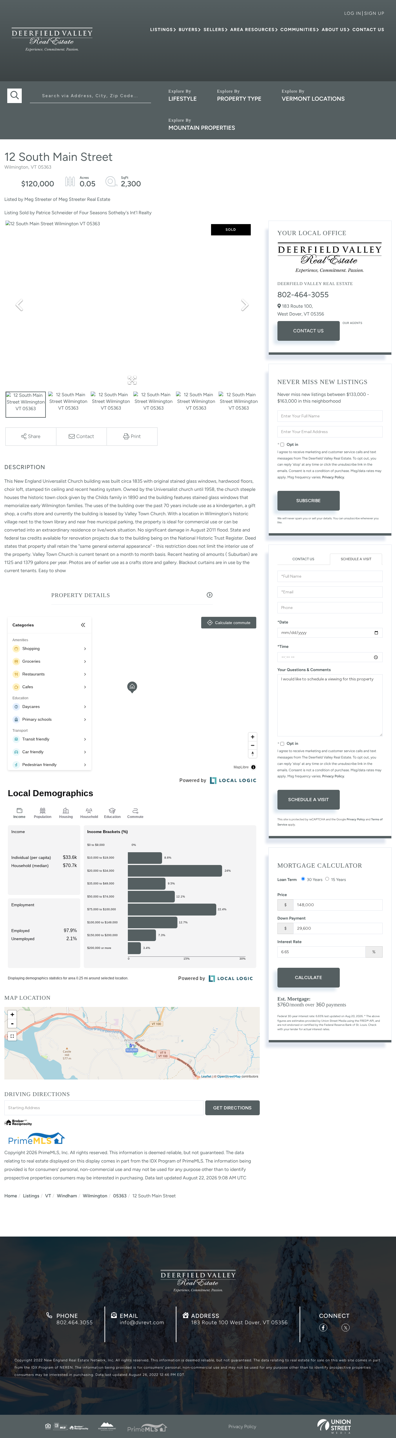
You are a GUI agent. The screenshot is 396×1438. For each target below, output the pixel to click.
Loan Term (287, 879)
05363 (119, 1196)
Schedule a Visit (356, 559)
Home (10, 1196)
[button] (14, 96)
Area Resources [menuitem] (252, 29)
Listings (31, 1196)
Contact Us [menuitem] (368, 29)
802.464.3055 (75, 1322)
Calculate (308, 977)
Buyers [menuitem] (188, 29)
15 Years (338, 879)
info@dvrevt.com (142, 1322)
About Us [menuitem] (334, 29)
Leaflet (206, 1076)
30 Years (315, 879)
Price (282, 894)
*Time (283, 646)
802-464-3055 (303, 294)
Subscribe (308, 500)
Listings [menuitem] (161, 29)
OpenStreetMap (229, 1076)
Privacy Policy (333, 477)
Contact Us (308, 331)
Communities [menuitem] (298, 29)
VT (48, 1196)
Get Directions (232, 1108)
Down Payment (291, 918)
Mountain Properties (201, 127)
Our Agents (352, 323)
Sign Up (374, 13)
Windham (67, 1196)
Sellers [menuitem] (214, 29)
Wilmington (95, 1196)
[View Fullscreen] (12, 1036)
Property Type (239, 98)
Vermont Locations (313, 98)
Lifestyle (182, 98)
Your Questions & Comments (304, 669)
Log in (352, 13)
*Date (282, 622)
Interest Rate (289, 941)
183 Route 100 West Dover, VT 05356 (239, 1322)
